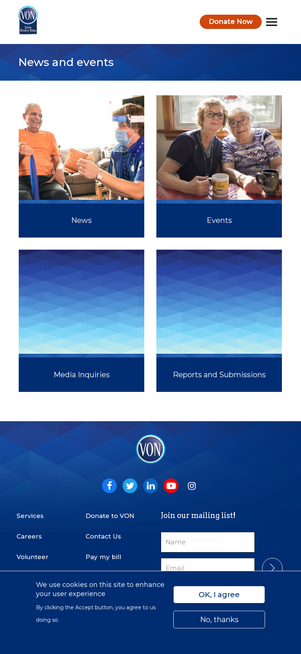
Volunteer (32, 557)
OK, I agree (219, 594)
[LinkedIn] (150, 485)
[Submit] (272, 568)
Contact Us (103, 536)
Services (30, 515)
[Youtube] (171, 485)
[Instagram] (191, 485)
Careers (29, 536)
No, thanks (219, 619)
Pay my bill (103, 557)
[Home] (28, 20)
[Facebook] (109, 485)
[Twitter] (130, 485)
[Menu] (271, 22)
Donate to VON (110, 515)
